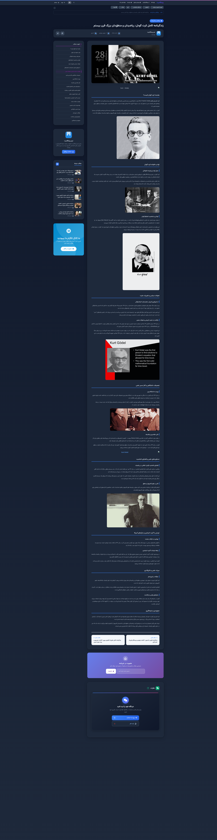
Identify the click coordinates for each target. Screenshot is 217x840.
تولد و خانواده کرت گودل (75, 52)
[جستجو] (73, 3)
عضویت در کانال (68, 249)
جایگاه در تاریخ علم (76, 113)
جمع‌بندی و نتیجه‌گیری (76, 120)
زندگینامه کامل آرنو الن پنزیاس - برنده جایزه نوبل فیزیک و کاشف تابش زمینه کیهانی (65, 213)
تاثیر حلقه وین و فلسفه (75, 83)
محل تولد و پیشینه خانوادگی (75, 56)
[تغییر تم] (69, 2)
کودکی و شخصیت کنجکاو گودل (74, 60)
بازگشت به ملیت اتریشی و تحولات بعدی (72, 71)
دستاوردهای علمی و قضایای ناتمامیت (73, 86)
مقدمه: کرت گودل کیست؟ (75, 49)
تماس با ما (122, 2)
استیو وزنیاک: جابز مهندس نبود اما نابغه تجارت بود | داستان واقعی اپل (65, 171)
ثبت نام (132, 724)
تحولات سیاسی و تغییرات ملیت (74, 64)
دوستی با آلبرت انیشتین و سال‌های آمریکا (72, 98)
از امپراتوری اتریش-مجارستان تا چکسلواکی (72, 67)
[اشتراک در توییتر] (58, 33)
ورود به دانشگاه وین (76, 79)
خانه (152, 2)
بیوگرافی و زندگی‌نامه (154, 12)
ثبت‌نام (55, 2)
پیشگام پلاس (145, 2)
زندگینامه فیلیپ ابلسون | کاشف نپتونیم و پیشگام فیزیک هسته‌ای (65, 204)
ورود (62, 2)
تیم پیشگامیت (151, 32)
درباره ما (128, 2)
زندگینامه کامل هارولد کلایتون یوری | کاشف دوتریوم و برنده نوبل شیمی (64, 196)
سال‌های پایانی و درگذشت (75, 117)
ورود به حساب (131, 718)
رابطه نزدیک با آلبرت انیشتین (75, 105)
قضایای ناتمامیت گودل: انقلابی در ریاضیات (72, 90)
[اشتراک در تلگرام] (62, 33)
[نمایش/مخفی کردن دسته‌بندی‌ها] (54, 8)
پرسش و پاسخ (136, 2)
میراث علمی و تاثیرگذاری (75, 109)
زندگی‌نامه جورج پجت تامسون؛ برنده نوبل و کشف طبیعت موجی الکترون (64, 188)
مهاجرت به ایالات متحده (75, 101)
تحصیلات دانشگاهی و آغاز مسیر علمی (73, 75)
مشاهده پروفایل (68, 152)
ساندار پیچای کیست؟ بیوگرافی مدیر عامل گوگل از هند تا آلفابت (64, 180)
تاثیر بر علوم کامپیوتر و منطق (74, 94)
